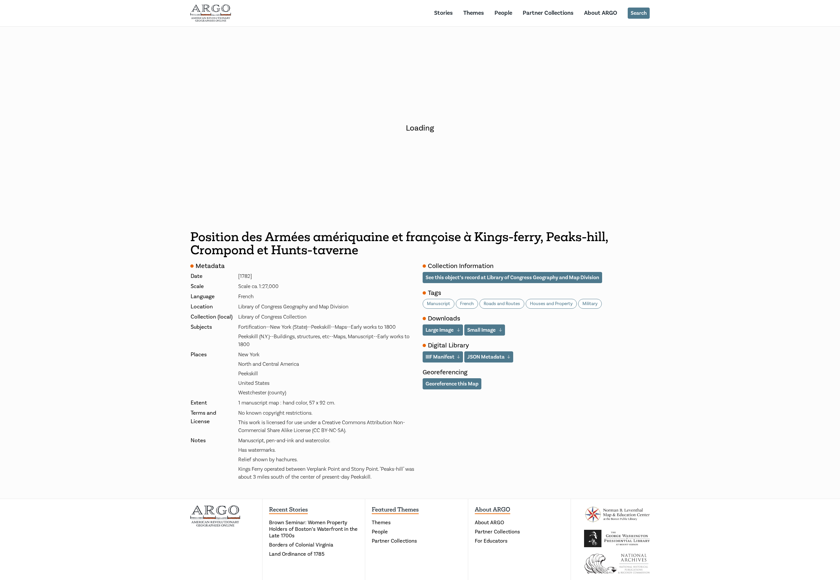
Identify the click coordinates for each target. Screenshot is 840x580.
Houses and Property (551, 304)
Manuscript (438, 304)
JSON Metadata (486, 357)
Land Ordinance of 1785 (297, 554)
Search (639, 13)
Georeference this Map (452, 384)
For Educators (491, 541)
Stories (443, 13)
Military (590, 304)
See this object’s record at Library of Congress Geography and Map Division (512, 277)
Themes (473, 13)
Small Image (481, 330)
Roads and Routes (502, 304)
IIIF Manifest (440, 357)
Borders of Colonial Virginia (301, 545)
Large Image (440, 330)
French (467, 304)
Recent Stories (288, 509)
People (503, 13)
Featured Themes (395, 509)
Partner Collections (548, 13)
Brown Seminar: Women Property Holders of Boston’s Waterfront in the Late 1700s (313, 529)
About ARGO (600, 13)
